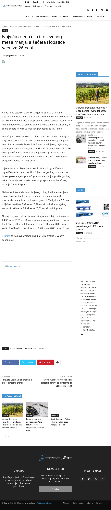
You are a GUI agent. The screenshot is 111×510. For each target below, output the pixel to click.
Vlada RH (42, 349)
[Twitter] (102, 10)
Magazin (27, 6)
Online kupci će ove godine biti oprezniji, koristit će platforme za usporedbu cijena (56, 382)
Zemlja (11, 26)
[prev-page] (4, 437)
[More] (57, 362)
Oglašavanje (37, 6)
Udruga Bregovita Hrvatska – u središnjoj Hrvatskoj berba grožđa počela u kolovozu (91, 110)
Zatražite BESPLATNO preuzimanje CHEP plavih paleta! (89, 226)
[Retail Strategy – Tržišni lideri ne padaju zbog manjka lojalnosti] (61, 409)
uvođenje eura (30, 349)
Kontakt (58, 6)
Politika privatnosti (44, 503)
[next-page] (8, 437)
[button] (88, 10)
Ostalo (100, 16)
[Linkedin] (97, 10)
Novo (54, 16)
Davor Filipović (16, 349)
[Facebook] (92, 10)
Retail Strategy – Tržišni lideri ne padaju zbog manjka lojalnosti (60, 422)
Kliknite (6, 235)
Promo (79, 233)
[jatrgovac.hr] (41, 301)
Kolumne (54, 415)
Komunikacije (42, 16)
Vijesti (28, 16)
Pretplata (48, 6)
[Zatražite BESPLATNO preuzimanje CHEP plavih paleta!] (92, 208)
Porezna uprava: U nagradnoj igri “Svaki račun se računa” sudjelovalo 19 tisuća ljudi (35, 425)
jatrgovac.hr (11, 55)
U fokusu (64, 16)
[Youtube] (107, 10)
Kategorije (78, 16)
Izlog (89, 16)
